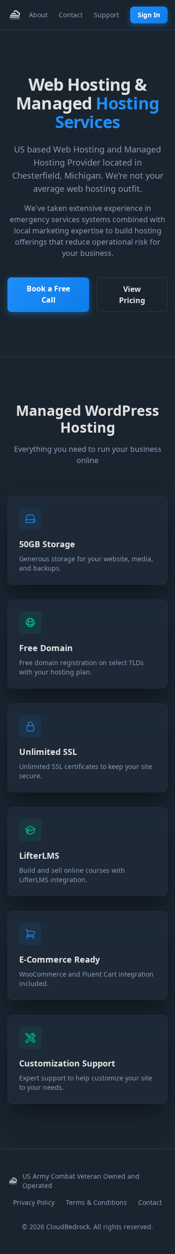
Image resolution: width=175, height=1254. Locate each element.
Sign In (149, 14)
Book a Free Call (48, 294)
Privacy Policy (34, 1202)
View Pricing (132, 294)
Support (106, 14)
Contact (71, 14)
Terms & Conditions (96, 1202)
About (38, 14)
